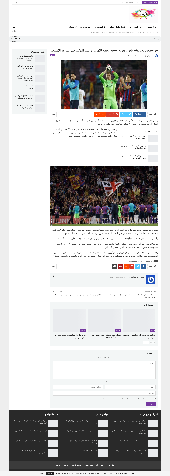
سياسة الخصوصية (130, 2)
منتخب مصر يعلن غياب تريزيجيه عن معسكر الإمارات (31, 440)
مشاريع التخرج (77, 465)
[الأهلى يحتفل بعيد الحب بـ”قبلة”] (40, 88)
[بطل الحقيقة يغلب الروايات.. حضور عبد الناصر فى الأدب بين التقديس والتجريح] (153, 433)
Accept (50, 473)
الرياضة (53, 55)
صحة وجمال (89, 465)
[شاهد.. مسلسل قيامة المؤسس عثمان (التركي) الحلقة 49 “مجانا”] (40, 58)
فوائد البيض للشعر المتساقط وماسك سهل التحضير (31, 431)
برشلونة (141, 261)
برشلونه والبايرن (133, 261)
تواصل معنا (121, 2)
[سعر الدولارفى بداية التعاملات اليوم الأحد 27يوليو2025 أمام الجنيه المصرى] (53, 423)
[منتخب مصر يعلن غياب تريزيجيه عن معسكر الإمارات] (53, 443)
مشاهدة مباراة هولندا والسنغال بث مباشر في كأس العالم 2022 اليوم (77, 295)
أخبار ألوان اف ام (136, 27)
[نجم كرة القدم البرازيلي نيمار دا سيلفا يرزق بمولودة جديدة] (153, 443)
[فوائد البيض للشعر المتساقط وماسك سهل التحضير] (53, 433)
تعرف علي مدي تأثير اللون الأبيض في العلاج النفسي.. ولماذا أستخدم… (25, 78)
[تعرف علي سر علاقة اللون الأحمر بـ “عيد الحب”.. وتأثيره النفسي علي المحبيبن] (40, 68)
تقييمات (71, 27)
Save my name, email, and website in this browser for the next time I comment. (128, 399)
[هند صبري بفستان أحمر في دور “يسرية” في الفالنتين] (40, 108)
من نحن (138, 2)
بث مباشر (83, 27)
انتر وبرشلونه (149, 261)
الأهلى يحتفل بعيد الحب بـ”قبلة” (87, 450)
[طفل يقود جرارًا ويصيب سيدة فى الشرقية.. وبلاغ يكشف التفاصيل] (153, 453)
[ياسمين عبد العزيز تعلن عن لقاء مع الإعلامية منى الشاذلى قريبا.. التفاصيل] (53, 453)
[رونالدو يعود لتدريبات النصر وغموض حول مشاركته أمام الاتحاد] (153, 148)
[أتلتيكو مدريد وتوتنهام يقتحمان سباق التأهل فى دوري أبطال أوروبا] (153, 423)
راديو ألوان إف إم (116, 27)
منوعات (58, 465)
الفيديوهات (99, 27)
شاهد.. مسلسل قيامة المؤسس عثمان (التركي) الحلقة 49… (25, 58)
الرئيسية (151, 27)
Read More (41, 473)
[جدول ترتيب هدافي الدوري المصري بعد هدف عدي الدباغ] (153, 138)
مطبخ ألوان (110, 465)
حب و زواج (100, 465)
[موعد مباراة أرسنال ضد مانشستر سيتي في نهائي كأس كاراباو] (153, 158)
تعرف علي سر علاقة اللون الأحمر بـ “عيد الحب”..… (81, 431)
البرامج (66, 465)
